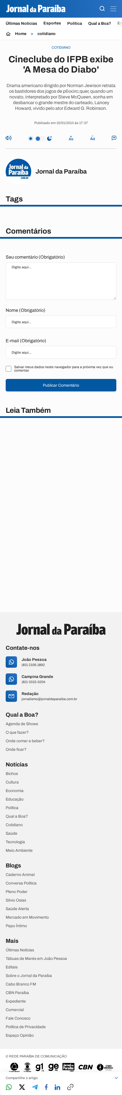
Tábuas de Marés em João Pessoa (36, 959)
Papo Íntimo (16, 926)
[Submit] (102, 9)
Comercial (15, 1010)
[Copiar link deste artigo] (70, 1087)
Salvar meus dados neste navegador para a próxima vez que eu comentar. (63, 368)
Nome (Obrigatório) (25, 310)
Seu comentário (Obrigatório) (35, 257)
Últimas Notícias (21, 23)
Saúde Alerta (17, 909)
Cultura (12, 782)
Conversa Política (21, 883)
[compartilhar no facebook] (46, 1087)
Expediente (16, 1001)
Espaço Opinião (20, 1036)
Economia (15, 791)
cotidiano (46, 34)
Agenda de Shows (22, 724)
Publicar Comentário (61, 385)
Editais (12, 967)
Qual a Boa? (99, 23)
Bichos (12, 774)
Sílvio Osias (16, 900)
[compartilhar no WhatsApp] (9, 1087)
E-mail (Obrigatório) (26, 340)
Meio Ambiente (19, 851)
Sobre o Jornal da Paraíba (29, 976)
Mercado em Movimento (27, 917)
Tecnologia (15, 842)
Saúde (11, 834)
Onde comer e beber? (25, 741)
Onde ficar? (16, 750)
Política (74, 23)
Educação (15, 799)
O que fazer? (17, 733)
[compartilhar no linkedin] (57, 1087)
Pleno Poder (17, 892)
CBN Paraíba (17, 993)
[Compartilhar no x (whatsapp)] (22, 1087)
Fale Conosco (18, 1018)
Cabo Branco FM (21, 984)
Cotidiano (14, 825)
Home (20, 34)
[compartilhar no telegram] (35, 1087)
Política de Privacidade (26, 1027)
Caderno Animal (20, 875)
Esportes (52, 23)
